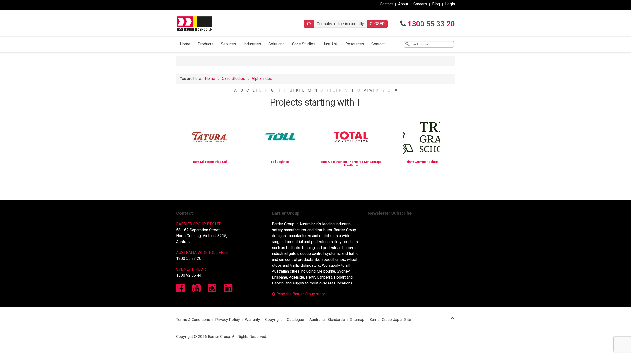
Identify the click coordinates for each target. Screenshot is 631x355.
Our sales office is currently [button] (340, 23)
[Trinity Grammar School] (421, 136)
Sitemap (357, 319)
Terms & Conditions (193, 319)
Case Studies (303, 44)
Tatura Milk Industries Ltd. (209, 162)
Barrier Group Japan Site (390, 319)
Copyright (273, 319)
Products (205, 44)
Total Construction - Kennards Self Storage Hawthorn (351, 163)
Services (228, 44)
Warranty (252, 319)
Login (450, 4)
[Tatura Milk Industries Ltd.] (209, 136)
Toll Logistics (280, 162)
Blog (436, 4)
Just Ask (330, 44)
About (403, 4)
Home (185, 44)
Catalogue (295, 319)
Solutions (276, 44)
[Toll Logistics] (280, 136)
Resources (354, 44)
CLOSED (377, 23)
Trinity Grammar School (421, 162)
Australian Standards (327, 319)
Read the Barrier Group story (300, 294)
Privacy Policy (227, 319)
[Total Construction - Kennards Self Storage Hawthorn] (351, 136)
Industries (252, 44)
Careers (420, 4)
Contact (386, 4)
